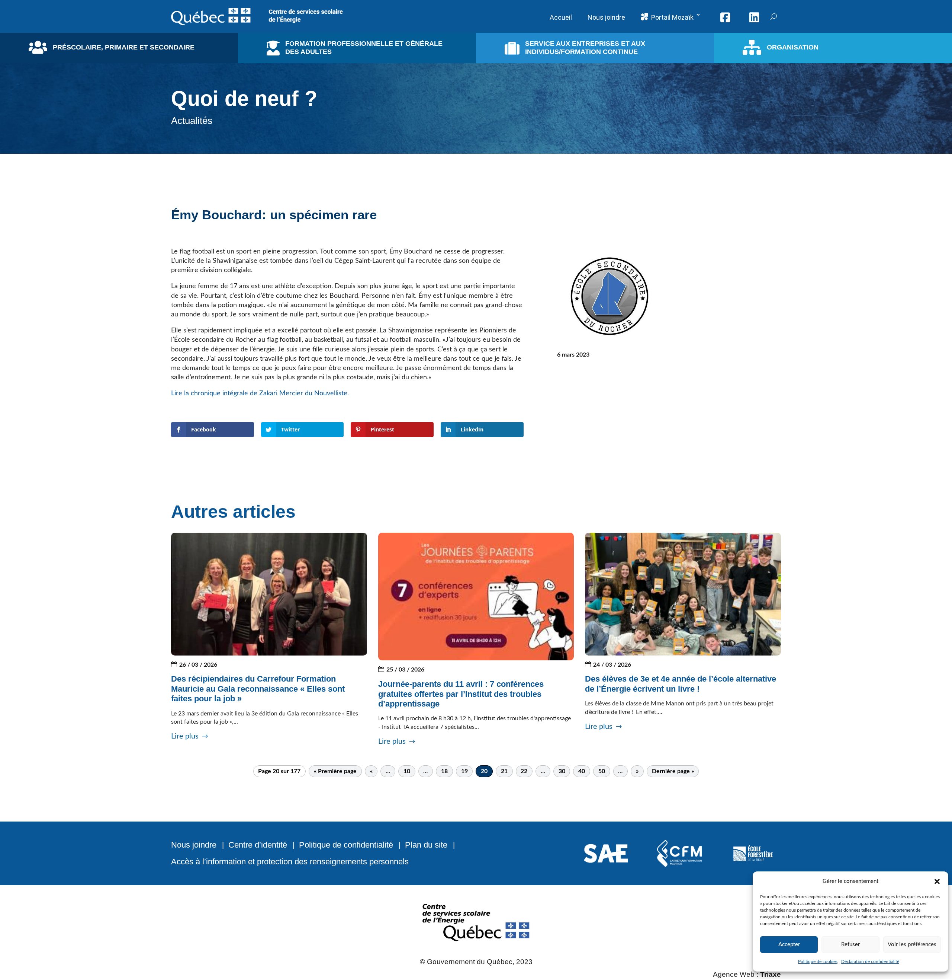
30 (562, 771)
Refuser (850, 944)
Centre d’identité (257, 844)
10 (406, 771)
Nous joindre (193, 844)
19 (464, 771)
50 (601, 771)
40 (581, 771)
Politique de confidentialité (346, 844)
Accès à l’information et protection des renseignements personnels (290, 861)
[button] (937, 881)
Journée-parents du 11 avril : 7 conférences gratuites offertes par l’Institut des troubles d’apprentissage (461, 693)
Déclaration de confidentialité (870, 961)
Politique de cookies (817, 961)
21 (504, 771)
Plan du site (426, 844)
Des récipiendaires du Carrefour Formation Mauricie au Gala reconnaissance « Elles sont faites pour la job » (258, 688)
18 (444, 771)
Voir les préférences (912, 944)
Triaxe (770, 974)
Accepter (789, 944)
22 (524, 771)
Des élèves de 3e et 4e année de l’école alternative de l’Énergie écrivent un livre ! (680, 683)
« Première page (335, 771)
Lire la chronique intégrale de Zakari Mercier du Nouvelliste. (261, 393)
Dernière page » (673, 771)
